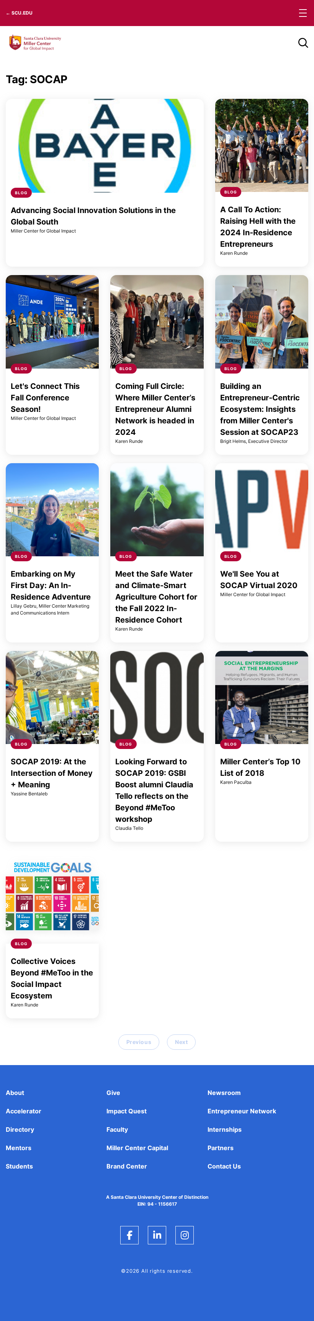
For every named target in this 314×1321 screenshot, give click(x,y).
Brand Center (126, 1166)
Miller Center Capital (137, 1148)
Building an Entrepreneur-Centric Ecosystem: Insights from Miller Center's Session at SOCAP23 (260, 409)
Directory (20, 1129)
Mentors (18, 1148)
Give (113, 1092)
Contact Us (224, 1166)
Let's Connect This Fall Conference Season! (45, 398)
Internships (225, 1129)
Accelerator (23, 1111)
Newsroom (224, 1092)
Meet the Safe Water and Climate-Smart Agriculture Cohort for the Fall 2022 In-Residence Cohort (156, 596)
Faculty (117, 1129)
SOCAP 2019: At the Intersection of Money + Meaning (52, 773)
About (15, 1092)
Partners (221, 1148)
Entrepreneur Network (242, 1111)
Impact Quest (126, 1111)
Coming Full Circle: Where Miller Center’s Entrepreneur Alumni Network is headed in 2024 (155, 409)
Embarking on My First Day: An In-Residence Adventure (51, 585)
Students (19, 1166)
